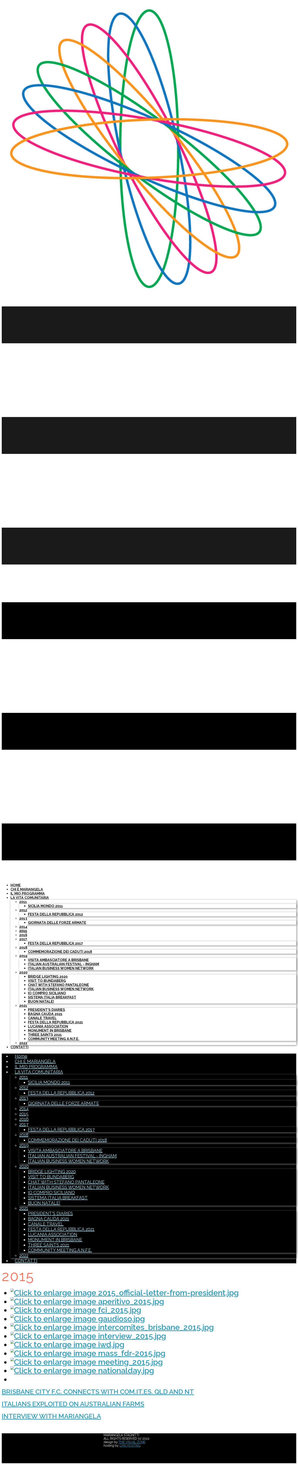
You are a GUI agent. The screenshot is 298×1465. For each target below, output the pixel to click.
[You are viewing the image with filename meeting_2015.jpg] (86, 1361)
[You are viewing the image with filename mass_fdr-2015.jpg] (87, 1353)
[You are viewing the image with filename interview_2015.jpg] (88, 1335)
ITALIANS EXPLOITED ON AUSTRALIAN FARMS (73, 1404)
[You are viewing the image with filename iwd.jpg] (67, 1344)
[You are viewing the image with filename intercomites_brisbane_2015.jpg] (112, 1327)
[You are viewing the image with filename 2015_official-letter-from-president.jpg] (124, 1292)
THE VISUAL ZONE (132, 1442)
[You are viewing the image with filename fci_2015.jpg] (75, 1309)
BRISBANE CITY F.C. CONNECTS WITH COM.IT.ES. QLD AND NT (98, 1392)
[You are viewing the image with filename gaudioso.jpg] (77, 1318)
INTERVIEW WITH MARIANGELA (51, 1416)
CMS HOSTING (130, 1445)
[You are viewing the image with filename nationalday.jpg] (82, 1370)
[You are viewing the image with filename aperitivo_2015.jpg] (87, 1301)
